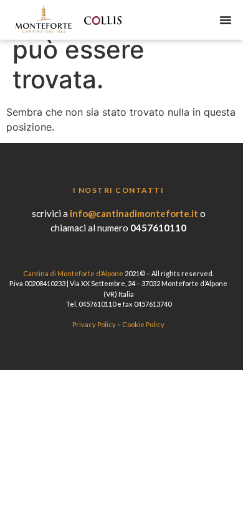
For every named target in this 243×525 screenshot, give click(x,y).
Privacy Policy (94, 324)
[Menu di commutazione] (225, 20)
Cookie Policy (143, 324)
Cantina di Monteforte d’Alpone (73, 273)
